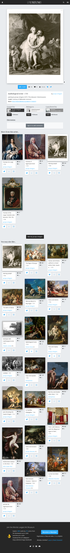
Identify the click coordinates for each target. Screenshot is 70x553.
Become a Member (50, 532)
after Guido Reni (7, 466)
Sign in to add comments (35, 125)
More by (35, 236)
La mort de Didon (53, 474)
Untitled (5, 373)
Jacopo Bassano (30, 451)
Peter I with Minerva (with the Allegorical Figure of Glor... (54, 429)
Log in (50, 540)
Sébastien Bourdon (53, 479)
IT (33, 347)
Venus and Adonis (53, 300)
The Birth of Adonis (8, 307)
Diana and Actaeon (31, 446)
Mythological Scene (31, 342)
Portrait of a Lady (8, 162)
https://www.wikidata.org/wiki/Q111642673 (24, 101)
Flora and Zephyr (53, 347)
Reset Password (57, 540)
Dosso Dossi (29, 347)
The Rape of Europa (31, 263)
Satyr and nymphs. (31, 375)
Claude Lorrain (7, 346)
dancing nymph (52, 163)
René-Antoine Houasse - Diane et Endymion (31, 481)
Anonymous (29, 380)
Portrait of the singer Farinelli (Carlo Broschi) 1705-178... (9, 215)
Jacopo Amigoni (57, 94)
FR (12, 346)
